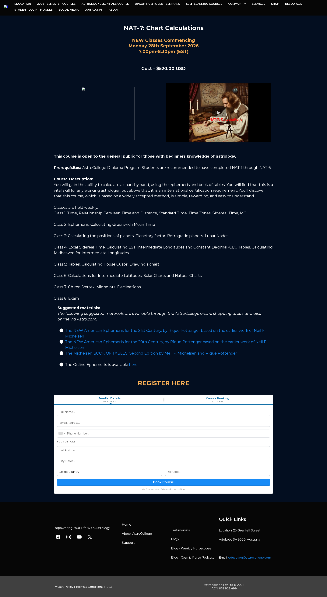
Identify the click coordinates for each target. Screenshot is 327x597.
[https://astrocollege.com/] (6, 6)
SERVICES (258, 3)
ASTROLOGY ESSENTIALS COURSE (105, 3)
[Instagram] (68, 537)
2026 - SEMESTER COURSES (56, 3)
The (69, 353)
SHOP (275, 3)
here (133, 364)
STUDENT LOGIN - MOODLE (33, 9)
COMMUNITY (237, 3)
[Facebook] (58, 537)
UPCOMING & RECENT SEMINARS (157, 3)
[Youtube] (79, 537)
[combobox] (61, 433)
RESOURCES (293, 3)
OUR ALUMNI (94, 9)
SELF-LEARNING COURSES (204, 3)
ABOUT (114, 9)
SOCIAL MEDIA (69, 9)
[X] (90, 537)
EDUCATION (22, 3)
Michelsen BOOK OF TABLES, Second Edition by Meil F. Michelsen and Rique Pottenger (155, 353)
